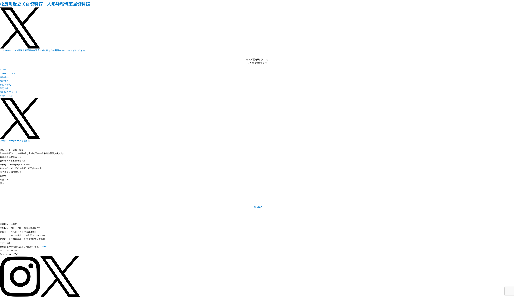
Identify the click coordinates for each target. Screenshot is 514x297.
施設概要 (22, 50)
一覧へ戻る (257, 207)
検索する (25, 140)
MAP (44, 246)
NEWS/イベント (10, 50)
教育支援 (50, 50)
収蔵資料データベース (10, 140)
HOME (3, 69)
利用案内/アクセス (63, 50)
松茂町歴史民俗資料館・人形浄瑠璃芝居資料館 (45, 4)
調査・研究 (40, 50)
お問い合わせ (78, 50)
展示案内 (31, 50)
